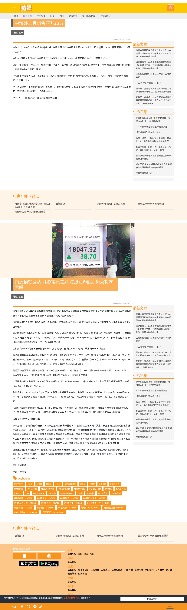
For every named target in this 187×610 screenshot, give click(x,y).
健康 (16, 16)
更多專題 (82, 573)
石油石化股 (95, 488)
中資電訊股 (39, 493)
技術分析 (117, 493)
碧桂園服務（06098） (115, 507)
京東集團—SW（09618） (26, 512)
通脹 (59, 483)
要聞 (80, 553)
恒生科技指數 (48, 488)
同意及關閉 (152, 598)
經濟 (49, 483)
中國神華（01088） (74, 502)
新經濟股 (19, 488)
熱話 (86, 553)
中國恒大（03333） (68, 507)
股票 (40, 483)
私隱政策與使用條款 (70, 597)
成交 (93, 483)
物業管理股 (80, 488)
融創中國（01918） (24, 507)
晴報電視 (27, 16)
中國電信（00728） (47, 498)
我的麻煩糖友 (88, 16)
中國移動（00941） (51, 502)
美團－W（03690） (91, 507)
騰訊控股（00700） (24, 498)
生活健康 (95, 570)
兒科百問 (149, 570)
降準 (81, 493)
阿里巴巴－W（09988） (54, 512)
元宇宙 (18, 493)
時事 (52, 16)
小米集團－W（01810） (99, 502)
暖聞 (92, 553)
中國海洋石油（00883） (26, 502)
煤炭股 (109, 488)
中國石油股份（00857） (95, 498)
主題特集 (41, 16)
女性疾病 (159, 570)
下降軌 (91, 493)
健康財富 (73, 16)
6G (28, 493)
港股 (31, 483)
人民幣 (53, 493)
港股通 (103, 483)
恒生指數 (19, 483)
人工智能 (121, 488)
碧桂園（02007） (46, 507)
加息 (83, 483)
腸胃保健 (138, 570)
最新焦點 (72, 553)
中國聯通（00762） (70, 498)
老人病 (169, 570)
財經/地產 (18, 32)
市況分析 (103, 493)
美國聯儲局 (71, 483)
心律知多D (105, 16)
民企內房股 (65, 488)
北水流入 (115, 483)
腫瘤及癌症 (116, 570)
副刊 (62, 16)
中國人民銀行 (67, 493)
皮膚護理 (72, 573)
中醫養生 (105, 570)
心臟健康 (128, 570)
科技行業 (33, 488)
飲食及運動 (83, 570)
